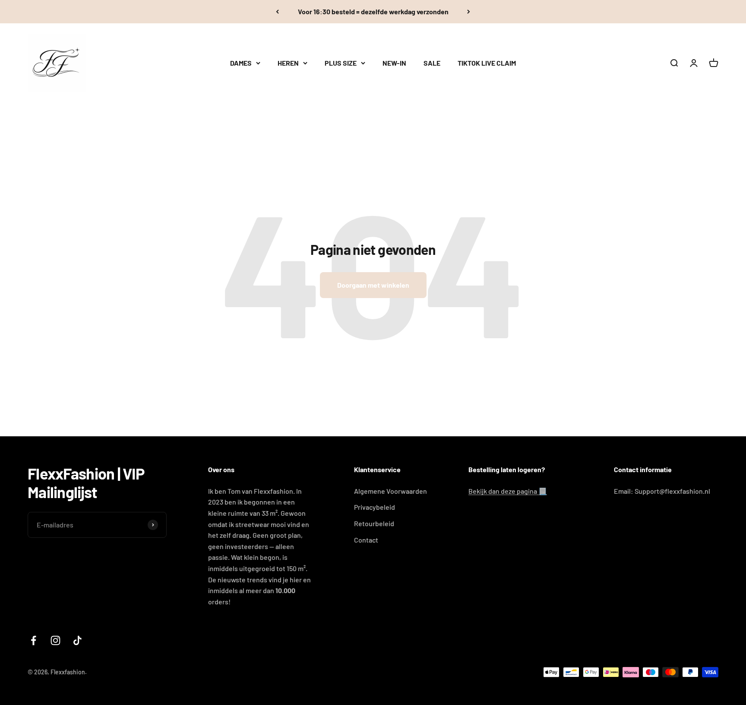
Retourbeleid (374, 523)
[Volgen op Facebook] (33, 640)
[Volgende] (468, 11)
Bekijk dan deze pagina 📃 (507, 491)
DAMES (241, 63)
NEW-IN (394, 63)
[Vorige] (277, 11)
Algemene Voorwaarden (390, 491)
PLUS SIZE (341, 63)
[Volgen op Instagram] (55, 640)
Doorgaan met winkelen (373, 285)
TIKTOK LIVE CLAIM (487, 63)
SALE (432, 63)
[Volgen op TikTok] (77, 640)
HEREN (288, 63)
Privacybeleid (374, 507)
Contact (366, 540)
